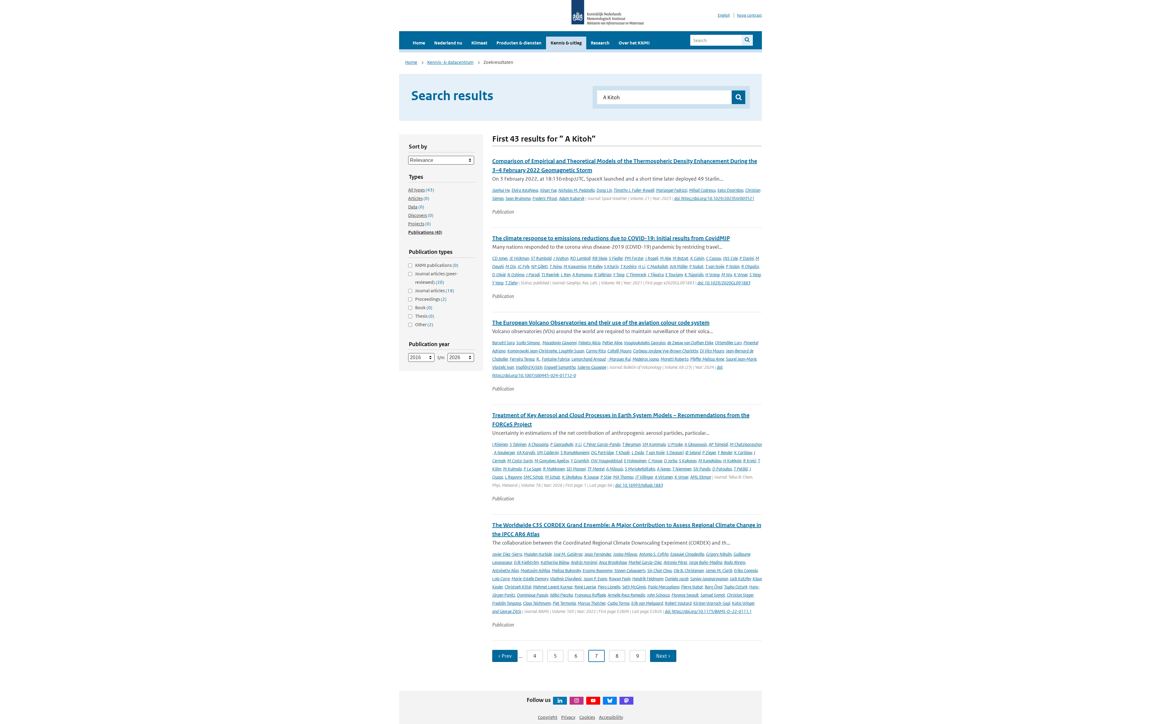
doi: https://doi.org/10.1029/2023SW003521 (714, 198)
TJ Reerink (550, 274)
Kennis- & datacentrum (450, 62)
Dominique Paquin (532, 595)
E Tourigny (674, 274)
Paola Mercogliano (663, 587)
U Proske (675, 444)
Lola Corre (501, 578)
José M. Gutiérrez (568, 554)
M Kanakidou (709, 461)
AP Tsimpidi (718, 444)
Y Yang (497, 283)
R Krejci (749, 461)
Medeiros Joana (646, 359)
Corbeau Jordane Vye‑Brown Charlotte (665, 351)
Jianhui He (501, 190)
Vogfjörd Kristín (529, 367)
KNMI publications (436, 265)
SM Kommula (654, 444)
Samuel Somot (713, 595)
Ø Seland (693, 452)
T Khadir (623, 452)
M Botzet (680, 258)
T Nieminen (681, 469)
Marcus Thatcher (592, 603)
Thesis (424, 316)
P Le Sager (532, 469)
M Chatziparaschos (746, 444)
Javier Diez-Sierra (507, 554)
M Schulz (552, 477)
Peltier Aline (612, 343)
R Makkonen (554, 469)
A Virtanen (664, 477)
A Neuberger (504, 452)
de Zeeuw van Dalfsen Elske (690, 343)
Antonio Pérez (675, 562)
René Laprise (585, 587)
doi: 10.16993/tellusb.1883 (639, 485)
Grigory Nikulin (719, 554)
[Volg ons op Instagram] (576, 701)
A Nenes (664, 469)
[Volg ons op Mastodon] (626, 701)
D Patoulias (722, 469)
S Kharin (611, 266)
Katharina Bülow (555, 562)
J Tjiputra (656, 274)
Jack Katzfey (740, 578)
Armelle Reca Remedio (626, 595)
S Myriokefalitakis (640, 469)
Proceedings (431, 299)
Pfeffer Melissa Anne (707, 359)
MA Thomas (623, 477)
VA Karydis (526, 452)
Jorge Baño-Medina (705, 562)
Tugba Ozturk (735, 587)
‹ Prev (505, 656)
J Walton (560, 258)
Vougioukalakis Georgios (644, 343)
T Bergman (631, 444)
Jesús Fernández (597, 554)
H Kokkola (732, 461)
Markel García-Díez (645, 562)
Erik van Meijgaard (647, 603)
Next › (663, 656)
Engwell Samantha (560, 367)
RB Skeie (599, 258)
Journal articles (434, 290)
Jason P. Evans (595, 578)
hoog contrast (749, 15)
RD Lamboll (580, 258)
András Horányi (584, 562)
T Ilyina (556, 266)
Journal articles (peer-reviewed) (436, 278)
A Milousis (614, 469)
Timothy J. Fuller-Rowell (634, 190)
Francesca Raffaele (590, 595)
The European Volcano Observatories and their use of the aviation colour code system (601, 322)
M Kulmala (512, 469)
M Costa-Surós (520, 461)
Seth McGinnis (634, 587)
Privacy (568, 717)
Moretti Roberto (674, 359)
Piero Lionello (609, 587)
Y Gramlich (580, 461)
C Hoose (655, 461)
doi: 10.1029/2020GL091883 (724, 283)
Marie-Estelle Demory (530, 578)
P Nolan (733, 266)
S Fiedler (616, 258)
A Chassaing (538, 444)
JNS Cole (730, 258)
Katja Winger (743, 603)
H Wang (712, 274)
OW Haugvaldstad (606, 461)
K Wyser (741, 274)
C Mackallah (657, 266)
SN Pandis (702, 469)
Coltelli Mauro (619, 351)
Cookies (587, 717)
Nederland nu (448, 43)
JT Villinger (644, 477)
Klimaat (479, 43)
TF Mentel (595, 469)
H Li (641, 266)
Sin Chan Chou (659, 570)
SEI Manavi (576, 469)
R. (538, 359)
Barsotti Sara (503, 343)
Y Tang (618, 274)
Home (419, 43)
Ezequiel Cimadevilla (687, 554)
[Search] (747, 40)
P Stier (605, 477)
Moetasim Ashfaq (535, 570)
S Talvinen (518, 444)
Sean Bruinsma (518, 198)
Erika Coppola (746, 570)
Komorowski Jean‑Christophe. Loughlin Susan (545, 351)
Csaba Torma (618, 603)
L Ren (566, 274)
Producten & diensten (518, 43)
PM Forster (634, 258)
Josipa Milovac (625, 554)
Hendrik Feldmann (647, 578)
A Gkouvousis (696, 444)
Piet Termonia (564, 603)
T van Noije (714, 266)
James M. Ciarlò (719, 570)
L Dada (638, 452)
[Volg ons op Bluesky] (610, 701)
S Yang (755, 274)
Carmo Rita (596, 351)
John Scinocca (658, 595)
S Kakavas (688, 461)
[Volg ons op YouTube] (593, 701)
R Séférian (602, 274)
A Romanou (582, 274)
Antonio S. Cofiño (653, 554)
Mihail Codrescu (702, 190)
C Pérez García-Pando (601, 444)
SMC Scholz (533, 477)
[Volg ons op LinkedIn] (560, 701)
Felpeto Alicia (589, 343)
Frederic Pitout (544, 198)
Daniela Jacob (676, 578)
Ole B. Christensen (689, 570)
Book (423, 307)
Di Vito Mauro (712, 351)
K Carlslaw (743, 452)
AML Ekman (700, 477)
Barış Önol (713, 587)
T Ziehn (511, 283)
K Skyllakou (572, 477)
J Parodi (533, 274)
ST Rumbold (541, 258)
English (724, 15)
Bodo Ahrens (734, 562)
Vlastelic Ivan (503, 367)
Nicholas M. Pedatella (576, 190)
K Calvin (697, 258)
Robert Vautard (678, 603)
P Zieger (709, 452)
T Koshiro (628, 266)
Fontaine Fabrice (556, 359)
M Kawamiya (575, 266)
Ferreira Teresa (522, 359)
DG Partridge (602, 452)
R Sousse (591, 477)
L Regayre (513, 477)
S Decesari (675, 452)
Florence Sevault (685, 595)
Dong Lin (604, 190)
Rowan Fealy (619, 578)
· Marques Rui (619, 359)
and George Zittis (506, 611)
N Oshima (515, 274)
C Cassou (713, 258)
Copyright (547, 717)
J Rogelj (651, 258)
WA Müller (679, 266)
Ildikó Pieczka (561, 595)
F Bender (725, 452)
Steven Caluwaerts (630, 570)
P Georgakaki (561, 444)
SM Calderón (548, 452)
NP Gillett (539, 266)
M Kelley (595, 266)
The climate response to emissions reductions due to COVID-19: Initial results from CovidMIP (611, 238)
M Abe (665, 258)
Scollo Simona (528, 343)
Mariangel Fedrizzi (671, 190)
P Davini (747, 258)
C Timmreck (636, 274)
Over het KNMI (634, 43)
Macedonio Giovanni (559, 343)
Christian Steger (740, 595)
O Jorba (670, 461)
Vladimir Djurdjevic (566, 578)
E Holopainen (635, 461)
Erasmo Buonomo (598, 570)
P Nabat (696, 266)
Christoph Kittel (518, 587)
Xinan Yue (548, 190)
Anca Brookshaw (613, 562)
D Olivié (499, 274)
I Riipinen (500, 444)
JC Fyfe (523, 266)
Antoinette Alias (505, 570)
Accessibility (611, 717)
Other (424, 324)
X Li (578, 444)
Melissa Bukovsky (566, 570)
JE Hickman (519, 258)
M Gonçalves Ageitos (552, 461)
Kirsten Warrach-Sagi (711, 603)
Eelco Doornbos (730, 190)
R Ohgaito (750, 266)
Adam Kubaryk (571, 198)
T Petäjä (741, 469)
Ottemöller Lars (728, 343)
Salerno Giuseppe (591, 367)
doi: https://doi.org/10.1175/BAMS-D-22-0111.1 (708, 611)
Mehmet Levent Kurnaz (553, 587)
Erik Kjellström (526, 562)
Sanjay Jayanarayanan (709, 578)
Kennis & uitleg (566, 43)
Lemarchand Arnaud (588, 359)
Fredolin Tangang (506, 603)
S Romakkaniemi (575, 452)
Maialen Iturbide (538, 554)
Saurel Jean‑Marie (741, 359)
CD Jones (500, 258)
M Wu (726, 274)
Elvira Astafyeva (525, 190)
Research (600, 43)
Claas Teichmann (537, 603)
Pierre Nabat (692, 587)
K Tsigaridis (694, 274)
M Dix (511, 266)
